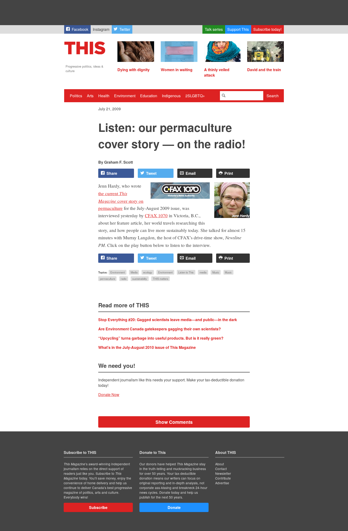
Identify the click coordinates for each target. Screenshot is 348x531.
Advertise (222, 482)
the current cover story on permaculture (120, 200)
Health (103, 95)
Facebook (80, 29)
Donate (174, 507)
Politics (76, 95)
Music (215, 272)
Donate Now (108, 394)
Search (273, 95)
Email (191, 173)
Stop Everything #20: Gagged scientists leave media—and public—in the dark (167, 319)
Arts (90, 95)
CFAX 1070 (156, 215)
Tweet (151, 173)
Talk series (214, 29)
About (219, 464)
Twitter (124, 29)
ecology (147, 272)
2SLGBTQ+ (195, 95)
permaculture (107, 279)
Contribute (223, 478)
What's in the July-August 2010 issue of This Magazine (147, 347)
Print (228, 173)
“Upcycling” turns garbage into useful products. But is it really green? (160, 338)
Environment (124, 95)
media (203, 272)
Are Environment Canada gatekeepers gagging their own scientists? (159, 329)
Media (134, 272)
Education (148, 95)
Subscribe (98, 507)
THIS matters (160, 279)
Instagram (101, 29)
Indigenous (171, 95)
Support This (238, 29)
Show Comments (174, 422)
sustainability (139, 279)
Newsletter (223, 473)
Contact (221, 468)
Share (112, 173)
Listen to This (186, 272)
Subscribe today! (267, 29)
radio (123, 279)
